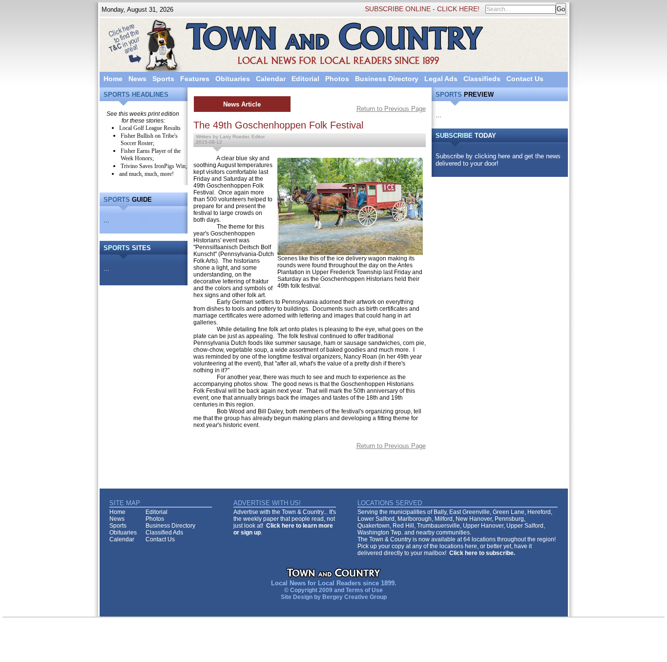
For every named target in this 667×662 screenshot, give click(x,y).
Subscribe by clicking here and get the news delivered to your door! (498, 159)
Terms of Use (364, 590)
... (106, 220)
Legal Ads (441, 79)
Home (113, 79)
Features (194, 79)
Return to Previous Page (391, 108)
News (137, 79)
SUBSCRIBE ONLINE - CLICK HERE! (422, 9)
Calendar (271, 79)
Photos (337, 79)
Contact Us (524, 79)
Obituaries (232, 79)
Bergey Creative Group (354, 597)
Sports (163, 79)
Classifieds (481, 79)
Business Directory (386, 79)
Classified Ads (164, 532)
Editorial (305, 79)
